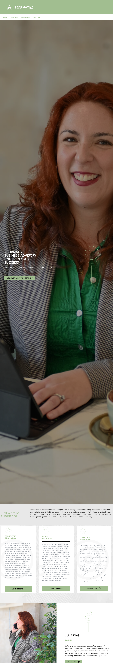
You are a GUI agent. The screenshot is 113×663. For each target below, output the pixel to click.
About (5, 17)
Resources (25, 17)
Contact (36, 17)
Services (14, 17)
